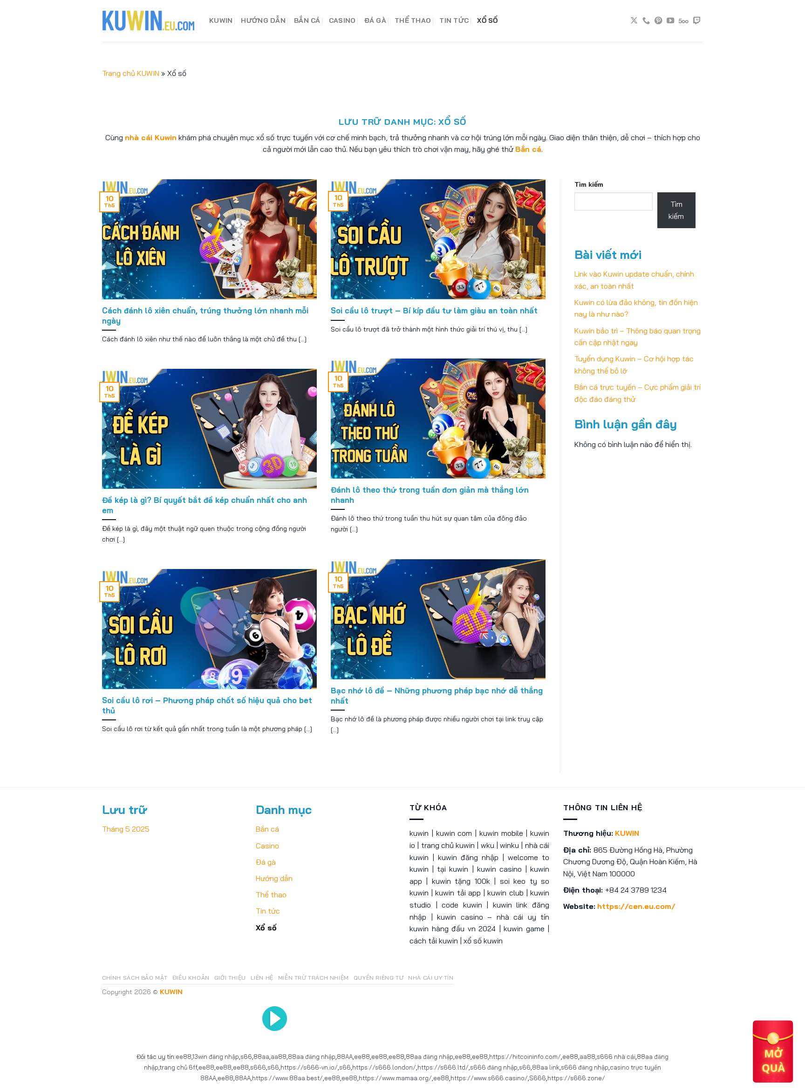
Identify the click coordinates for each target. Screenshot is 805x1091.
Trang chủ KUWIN (130, 73)
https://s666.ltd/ (443, 1067)
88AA (345, 1056)
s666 (258, 1067)
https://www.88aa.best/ (287, 1078)
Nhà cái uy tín (431, 977)
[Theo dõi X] (634, 21)
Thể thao (413, 20)
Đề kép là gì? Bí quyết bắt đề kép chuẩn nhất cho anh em (204, 505)
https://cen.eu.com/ (636, 906)
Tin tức (454, 20)
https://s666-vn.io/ (309, 1067)
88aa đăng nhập (311, 1056)
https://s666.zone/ (576, 1078)
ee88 (183, 1056)
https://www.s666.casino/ (489, 1078)
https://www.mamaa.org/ (395, 1078)
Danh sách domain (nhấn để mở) (145, 54)
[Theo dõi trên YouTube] (670, 21)
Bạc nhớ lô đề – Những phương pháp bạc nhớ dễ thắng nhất (437, 695)
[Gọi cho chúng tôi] (646, 21)
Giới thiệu (230, 977)
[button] (773, 1051)
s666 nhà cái (616, 1056)
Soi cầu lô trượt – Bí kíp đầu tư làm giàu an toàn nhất (434, 310)
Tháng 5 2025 (126, 828)
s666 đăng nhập (494, 1067)
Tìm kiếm (588, 184)
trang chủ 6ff (178, 1067)
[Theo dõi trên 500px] (684, 21)
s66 (246, 1056)
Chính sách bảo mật (135, 977)
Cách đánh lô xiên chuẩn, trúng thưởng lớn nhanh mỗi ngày (205, 315)
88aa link (545, 1067)
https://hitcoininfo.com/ (525, 1056)
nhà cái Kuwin (151, 137)
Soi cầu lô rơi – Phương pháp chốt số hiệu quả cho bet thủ (207, 705)
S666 (537, 1078)
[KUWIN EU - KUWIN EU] (148, 21)
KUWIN (220, 20)
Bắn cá (307, 20)
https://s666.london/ (384, 1067)
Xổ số (487, 20)
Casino (342, 20)
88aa (261, 1056)
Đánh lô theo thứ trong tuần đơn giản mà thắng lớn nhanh (430, 495)
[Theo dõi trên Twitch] (697, 21)
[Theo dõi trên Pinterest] (658, 21)
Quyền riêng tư (379, 977)
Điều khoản (191, 977)
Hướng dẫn (263, 20)
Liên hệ (262, 977)
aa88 (279, 1056)
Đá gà (375, 20)
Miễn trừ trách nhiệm (313, 977)
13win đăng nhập (215, 1056)
